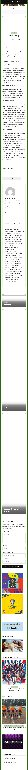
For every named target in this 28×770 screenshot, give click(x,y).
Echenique (5, 178)
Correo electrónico (7, 552)
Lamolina (12, 178)
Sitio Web (5, 559)
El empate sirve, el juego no (14, 690)
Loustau (18, 178)
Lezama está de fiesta (14, 727)
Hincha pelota (8, 304)
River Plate (14, 688)
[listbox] (14, 676)
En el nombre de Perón (10, 408)
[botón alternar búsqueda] (24, 2)
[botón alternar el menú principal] (14, 9)
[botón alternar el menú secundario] (2, 2)
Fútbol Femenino (8, 725)
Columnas (14, 32)
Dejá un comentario (15, 39)
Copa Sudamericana (10, 686)
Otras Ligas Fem (19, 725)
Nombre (5, 545)
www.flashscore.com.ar (9, 758)
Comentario (5, 531)
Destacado (20, 686)
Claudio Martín (7, 38)
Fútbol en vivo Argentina (9, 762)
